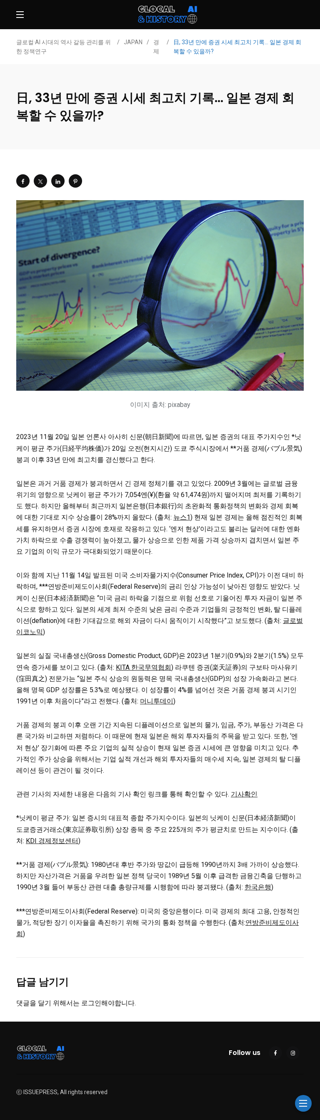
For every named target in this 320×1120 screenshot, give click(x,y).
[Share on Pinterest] (75, 181)
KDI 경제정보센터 (52, 841)
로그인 (91, 1003)
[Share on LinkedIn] (58, 181)
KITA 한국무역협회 (143, 667)
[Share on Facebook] (23, 181)
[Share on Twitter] (40, 181)
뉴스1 (181, 517)
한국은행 (258, 887)
